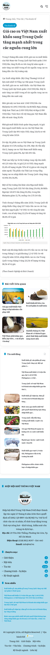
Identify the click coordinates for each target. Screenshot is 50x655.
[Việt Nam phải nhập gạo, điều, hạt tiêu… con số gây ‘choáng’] (13, 325)
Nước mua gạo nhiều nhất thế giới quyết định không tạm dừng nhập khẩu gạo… (34, 409)
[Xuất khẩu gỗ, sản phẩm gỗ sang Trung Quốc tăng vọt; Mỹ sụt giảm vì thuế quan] (12, 363)
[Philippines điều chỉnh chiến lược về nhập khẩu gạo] (12, 466)
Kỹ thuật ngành (11, 575)
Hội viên (8, 562)
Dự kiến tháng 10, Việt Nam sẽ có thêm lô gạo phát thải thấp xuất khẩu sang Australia (36, 334)
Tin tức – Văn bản (13, 645)
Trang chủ (10, 18)
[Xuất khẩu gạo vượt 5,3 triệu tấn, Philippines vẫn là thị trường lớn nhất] (12, 455)
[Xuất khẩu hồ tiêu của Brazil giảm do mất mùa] (37, 294)
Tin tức (20, 18)
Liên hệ (33, 650)
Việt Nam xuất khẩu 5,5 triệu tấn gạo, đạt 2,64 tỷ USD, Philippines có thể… (34, 375)
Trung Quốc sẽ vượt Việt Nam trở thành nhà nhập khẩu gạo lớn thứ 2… (34, 386)
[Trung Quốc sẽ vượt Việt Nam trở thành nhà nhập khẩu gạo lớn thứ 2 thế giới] (12, 387)
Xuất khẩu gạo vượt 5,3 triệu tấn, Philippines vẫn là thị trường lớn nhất (32, 453)
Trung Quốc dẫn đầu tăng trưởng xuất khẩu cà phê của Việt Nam (32, 421)
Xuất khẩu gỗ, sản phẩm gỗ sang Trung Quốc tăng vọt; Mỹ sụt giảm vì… (33, 363)
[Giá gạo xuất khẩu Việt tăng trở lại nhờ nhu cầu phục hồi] (13, 296)
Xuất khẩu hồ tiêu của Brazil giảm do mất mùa (36, 304)
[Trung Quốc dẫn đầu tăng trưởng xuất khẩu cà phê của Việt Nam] (12, 420)
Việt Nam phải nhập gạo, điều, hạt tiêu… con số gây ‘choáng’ (13, 338)
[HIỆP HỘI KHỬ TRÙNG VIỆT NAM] (6, 6)
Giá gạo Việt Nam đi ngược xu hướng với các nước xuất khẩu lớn (33, 432)
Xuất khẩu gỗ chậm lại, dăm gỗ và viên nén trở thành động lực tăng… (33, 398)
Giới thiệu (9, 557)
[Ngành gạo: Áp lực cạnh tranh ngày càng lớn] (12, 442)
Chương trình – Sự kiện (15, 571)
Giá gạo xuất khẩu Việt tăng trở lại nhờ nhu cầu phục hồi (12, 309)
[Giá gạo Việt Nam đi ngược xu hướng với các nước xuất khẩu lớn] (12, 431)
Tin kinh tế (30, 18)
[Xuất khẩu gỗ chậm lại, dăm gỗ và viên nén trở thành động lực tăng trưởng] (12, 398)
